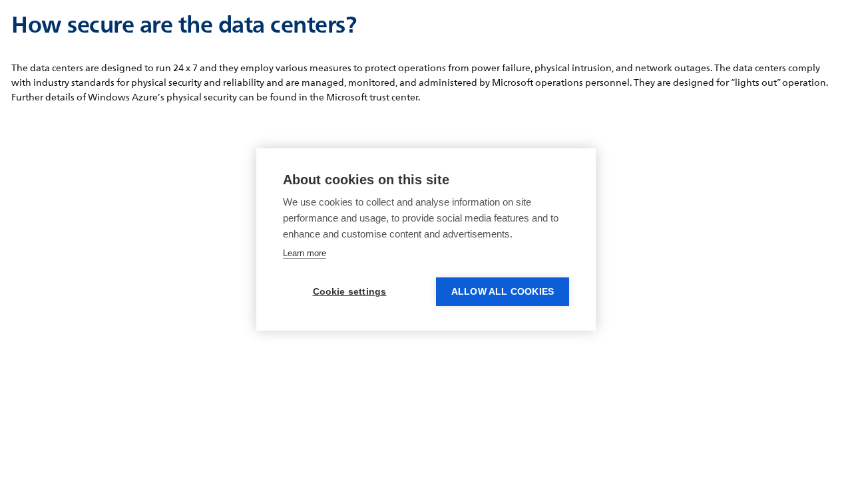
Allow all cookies (502, 292)
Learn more (304, 253)
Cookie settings (350, 292)
